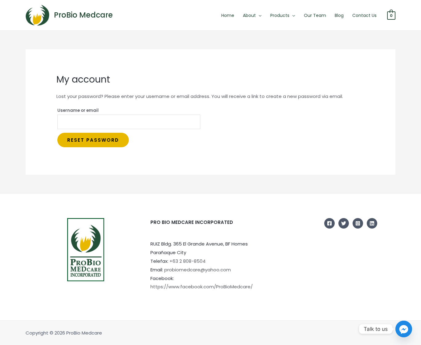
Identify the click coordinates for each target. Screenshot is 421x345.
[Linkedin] (372, 223)
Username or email (78, 110)
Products (279, 15)
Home (227, 15)
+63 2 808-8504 (188, 261)
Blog (339, 15)
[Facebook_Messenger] (403, 329)
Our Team (315, 15)
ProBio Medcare (83, 15)
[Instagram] (358, 223)
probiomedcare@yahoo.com (197, 269)
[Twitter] (343, 223)
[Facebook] (329, 223)
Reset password (93, 140)
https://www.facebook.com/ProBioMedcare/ (201, 286)
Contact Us (364, 15)
